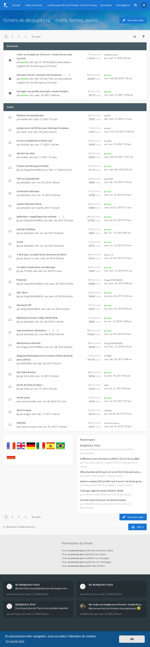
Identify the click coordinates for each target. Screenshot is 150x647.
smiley (24, 157)
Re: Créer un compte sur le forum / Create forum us (116, 604)
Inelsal (107, 128)
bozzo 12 (29, 258)
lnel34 (24, 119)
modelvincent (111, 54)
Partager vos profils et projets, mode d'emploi (42, 91)
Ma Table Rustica (26, 372)
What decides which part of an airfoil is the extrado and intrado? (111, 472)
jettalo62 (25, 182)
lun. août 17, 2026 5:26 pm (35, 613)
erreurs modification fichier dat (34, 140)
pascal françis (14, 594)
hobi (26, 388)
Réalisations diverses (28, 343)
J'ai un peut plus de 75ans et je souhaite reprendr (41, 608)
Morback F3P (24, 305)
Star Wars (22, 292)
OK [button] (132, 639)
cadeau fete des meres (29, 204)
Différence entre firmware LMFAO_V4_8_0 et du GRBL (110, 458)
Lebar (24, 131)
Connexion (106, 5)
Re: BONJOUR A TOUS (27, 584)
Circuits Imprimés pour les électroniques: (103, 500)
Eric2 (26, 376)
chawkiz (108, 410)
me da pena (23, 397)
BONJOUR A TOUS (90, 445)
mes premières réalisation (31, 330)
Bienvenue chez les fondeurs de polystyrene (113, 608)
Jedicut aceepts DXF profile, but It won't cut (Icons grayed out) (111, 481)
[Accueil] (5, 5)
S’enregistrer (123, 5)
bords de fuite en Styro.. (30, 384)
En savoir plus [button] (15, 641)
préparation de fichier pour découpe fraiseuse (43, 128)
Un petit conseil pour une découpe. (36, 267)
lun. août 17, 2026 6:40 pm (35, 594)
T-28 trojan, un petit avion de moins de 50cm (41, 254)
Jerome (25, 62)
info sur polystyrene (28, 178)
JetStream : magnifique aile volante (36, 216)
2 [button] (12, 36)
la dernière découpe (28, 191)
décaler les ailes (26, 153)
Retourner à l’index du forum (20, 526)
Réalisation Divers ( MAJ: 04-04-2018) (37, 317)
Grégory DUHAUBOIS (32, 347)
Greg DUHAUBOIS (33, 169)
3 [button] (18, 36)
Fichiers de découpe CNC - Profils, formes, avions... (52, 20)
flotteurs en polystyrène (30, 115)
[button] (25, 36)
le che (20, 241)
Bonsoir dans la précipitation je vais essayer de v (41, 588)
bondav (25, 144)
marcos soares (29, 426)
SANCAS (21, 422)
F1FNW (28, 271)
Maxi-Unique (24, 410)
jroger (27, 414)
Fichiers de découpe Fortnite (32, 166)
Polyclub (21, 279)
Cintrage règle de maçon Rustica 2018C (101, 490)
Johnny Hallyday (26, 229)
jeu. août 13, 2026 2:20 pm (108, 613)
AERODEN (26, 363)
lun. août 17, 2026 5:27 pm (108, 594)
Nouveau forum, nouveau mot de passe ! (39, 74)
